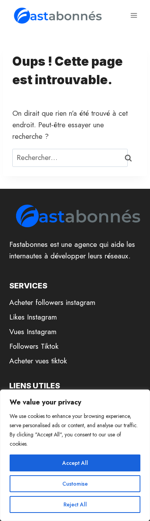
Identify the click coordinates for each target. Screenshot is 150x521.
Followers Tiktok (33, 346)
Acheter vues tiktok (38, 361)
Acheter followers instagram (52, 302)
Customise (75, 484)
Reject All (75, 504)
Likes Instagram (33, 317)
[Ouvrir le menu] (134, 15)
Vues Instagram (33, 331)
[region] (75, 455)
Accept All (75, 463)
